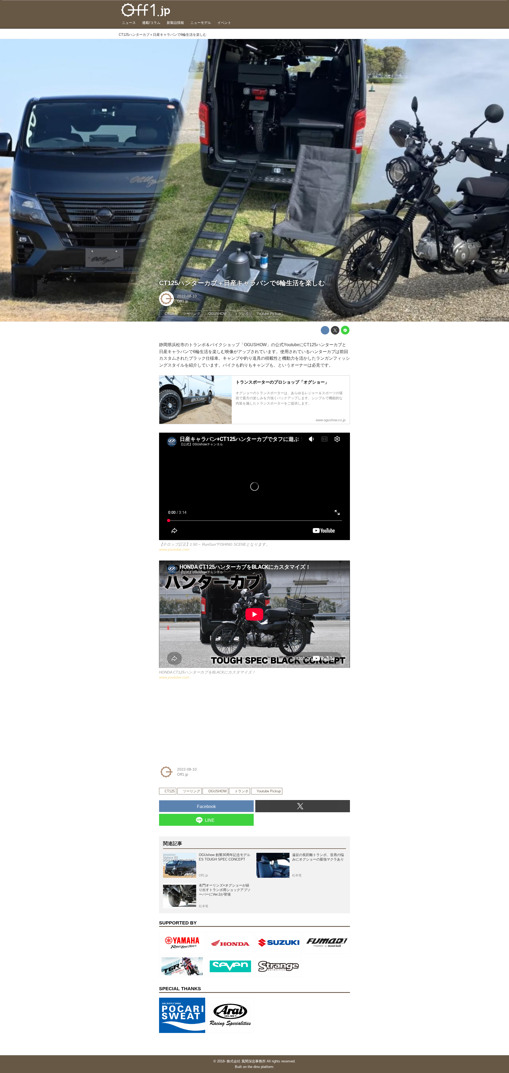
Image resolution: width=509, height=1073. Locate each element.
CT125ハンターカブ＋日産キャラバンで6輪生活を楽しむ (242, 282)
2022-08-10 (187, 296)
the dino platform (260, 1067)
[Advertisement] (199, 721)
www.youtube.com (494, 319)
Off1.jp (182, 301)
